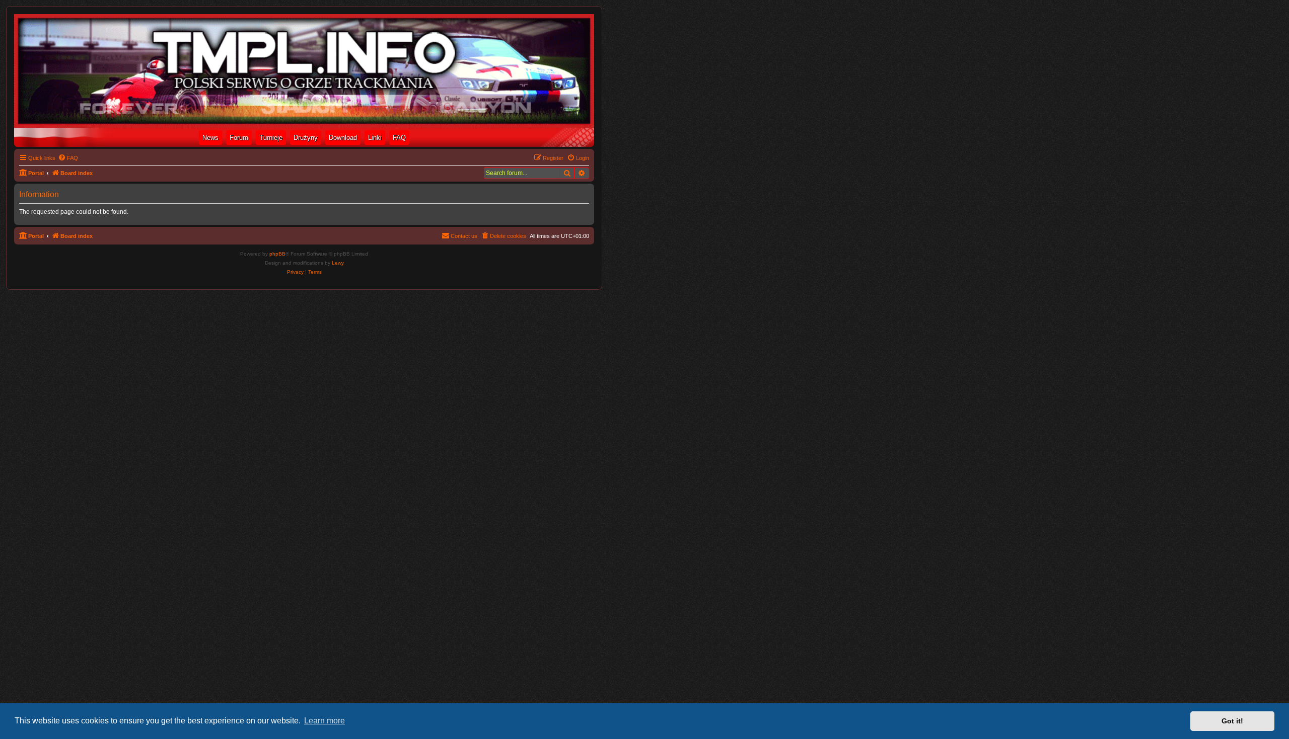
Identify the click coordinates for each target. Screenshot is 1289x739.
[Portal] (304, 71)
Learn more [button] (324, 720)
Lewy (338, 263)
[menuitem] (68, 158)
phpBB (277, 254)
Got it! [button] (1232, 721)
